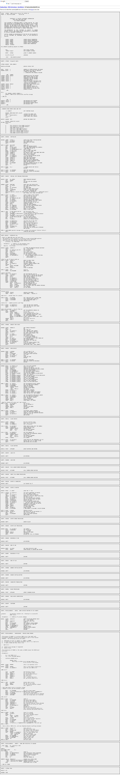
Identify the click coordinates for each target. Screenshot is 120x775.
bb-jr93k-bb (21, 7)
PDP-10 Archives (12, 7)
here (32, 9)
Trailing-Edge (3, 7)
